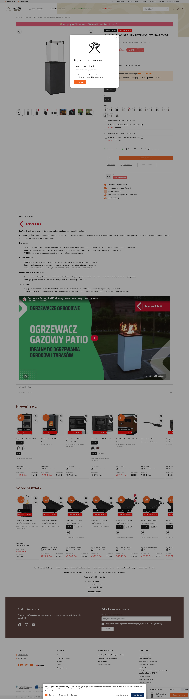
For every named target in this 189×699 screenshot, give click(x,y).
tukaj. (101, 77)
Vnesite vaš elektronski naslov (84, 66)
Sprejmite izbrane (122, 695)
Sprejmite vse (137, 695)
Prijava (80, 82)
